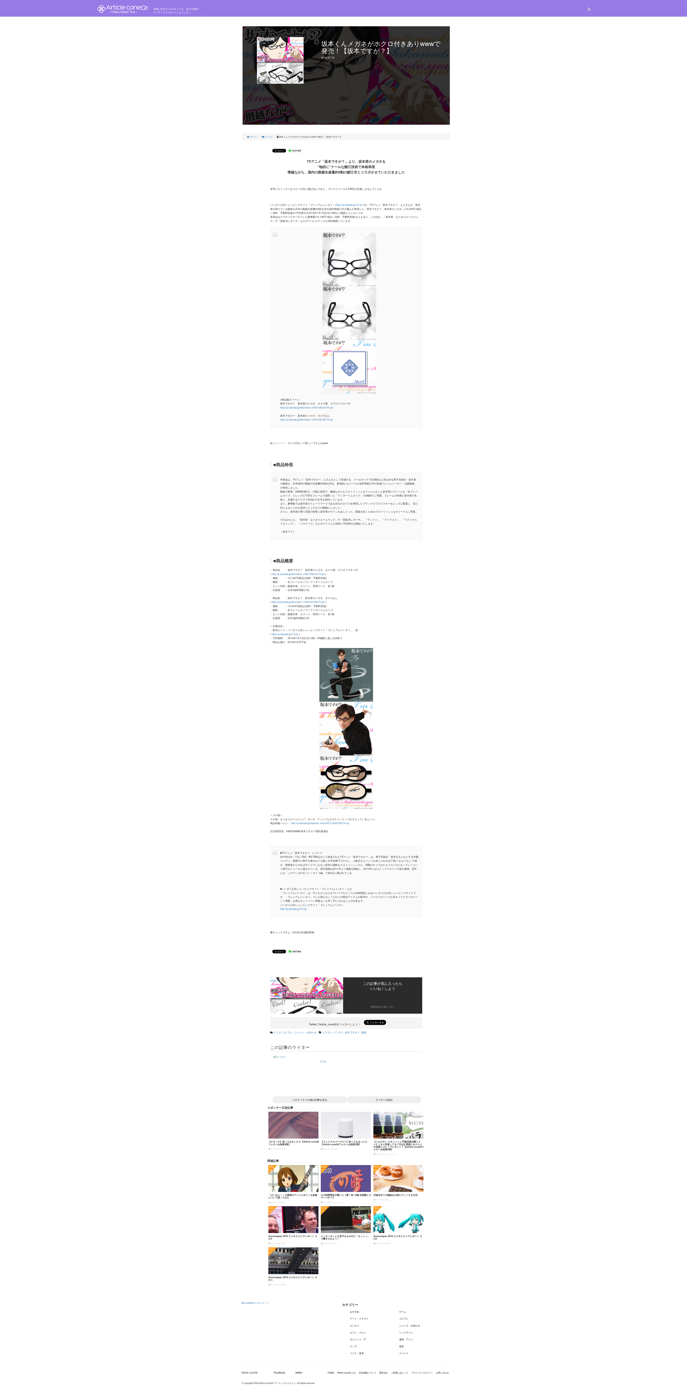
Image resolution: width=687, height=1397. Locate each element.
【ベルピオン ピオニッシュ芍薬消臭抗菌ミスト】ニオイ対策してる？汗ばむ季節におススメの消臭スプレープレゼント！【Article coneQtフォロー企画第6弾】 (398, 1145)
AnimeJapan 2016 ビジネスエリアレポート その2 (397, 1237)
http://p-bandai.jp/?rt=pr (349, 205)
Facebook (279, 1372)
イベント (403, 1353)
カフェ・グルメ (358, 1332)
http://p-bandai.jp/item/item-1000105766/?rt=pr (306, 419)
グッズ (277, 1032)
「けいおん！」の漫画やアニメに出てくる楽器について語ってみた (292, 1196)
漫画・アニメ (406, 1339)
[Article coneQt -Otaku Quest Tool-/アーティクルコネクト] (123, 9)
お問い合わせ (442, 1372)
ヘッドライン (406, 1332)
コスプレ (287, 1032)
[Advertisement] (295, 972)
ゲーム (402, 1311)
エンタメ (354, 1325)
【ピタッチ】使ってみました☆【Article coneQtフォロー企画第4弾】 (293, 1143)
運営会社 (383, 1372)
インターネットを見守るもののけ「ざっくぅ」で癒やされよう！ (345, 1237)
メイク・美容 (357, 1353)
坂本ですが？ (352, 1032)
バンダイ (338, 1032)
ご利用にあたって (399, 1372)
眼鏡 (363, 1032)
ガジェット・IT (358, 1339)
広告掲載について (367, 1372)
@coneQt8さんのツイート (255, 1302)
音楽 (401, 1346)
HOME (331, 1372)
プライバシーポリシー (422, 1372)
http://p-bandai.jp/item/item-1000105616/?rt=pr (306, 407)
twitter (298, 1372)
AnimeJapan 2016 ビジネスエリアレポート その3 (292, 1237)
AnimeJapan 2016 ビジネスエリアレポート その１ (292, 1278)
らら (323, 1061)
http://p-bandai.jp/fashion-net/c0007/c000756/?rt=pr (320, 823)
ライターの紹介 (384, 1100)
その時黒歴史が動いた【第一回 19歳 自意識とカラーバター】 (346, 1196)
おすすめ (354, 1311)
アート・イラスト (359, 1318)
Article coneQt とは (346, 1372)
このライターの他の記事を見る (309, 1100)
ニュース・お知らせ (305, 1032)
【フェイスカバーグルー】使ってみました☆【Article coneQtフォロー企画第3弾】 (344, 1143)
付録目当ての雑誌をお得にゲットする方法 (395, 1195)
